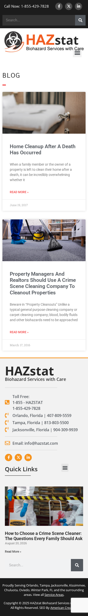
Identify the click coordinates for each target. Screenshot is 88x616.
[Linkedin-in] (78, 6)
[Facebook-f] (59, 6)
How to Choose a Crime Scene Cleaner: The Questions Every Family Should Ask (44, 536)
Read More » (19, 192)
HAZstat (29, 370)
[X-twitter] (68, 6)
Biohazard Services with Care (35, 379)
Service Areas (54, 594)
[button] (77, 52)
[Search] (80, 20)
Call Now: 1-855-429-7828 (26, 6)
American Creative (63, 607)
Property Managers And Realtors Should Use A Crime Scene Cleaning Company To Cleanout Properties (43, 283)
